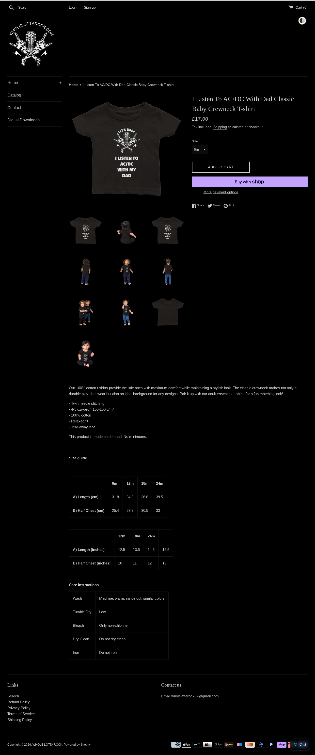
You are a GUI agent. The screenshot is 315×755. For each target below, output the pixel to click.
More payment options (221, 192)
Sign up (90, 7)
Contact (14, 108)
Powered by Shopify (77, 744)
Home (34, 82)
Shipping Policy (19, 720)
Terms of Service (21, 714)
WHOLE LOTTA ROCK (47, 744)
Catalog (14, 95)
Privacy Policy (19, 708)
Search (13, 696)
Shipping (220, 127)
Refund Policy (18, 702)
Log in (74, 7)
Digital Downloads (23, 120)
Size (195, 141)
